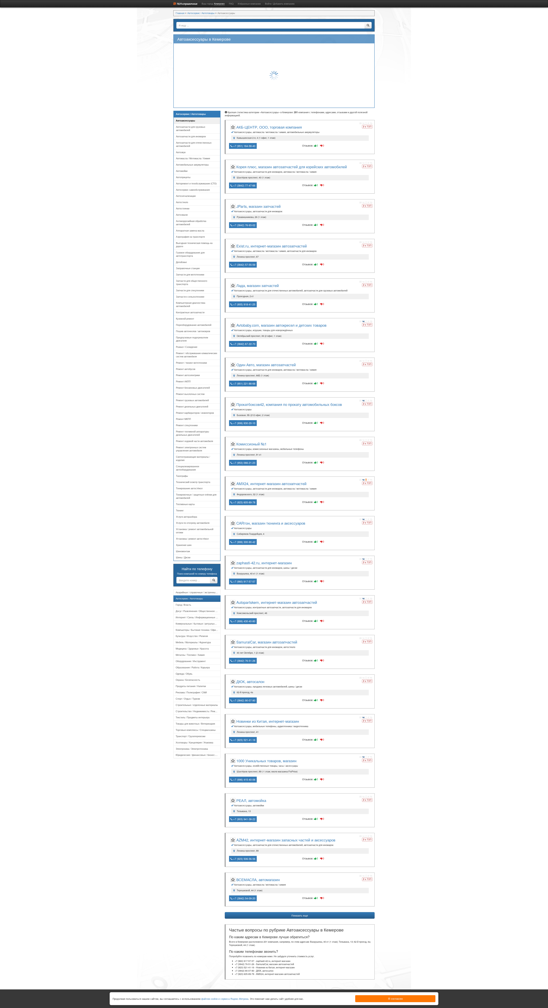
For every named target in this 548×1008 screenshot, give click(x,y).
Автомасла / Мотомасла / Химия (193, 158)
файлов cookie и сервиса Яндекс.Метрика (224, 998)
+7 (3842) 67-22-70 (243, 344)
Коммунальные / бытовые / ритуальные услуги (198, 623)
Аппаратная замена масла (190, 230)
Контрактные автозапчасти (190, 312)
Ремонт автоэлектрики (188, 375)
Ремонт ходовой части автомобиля (194, 441)
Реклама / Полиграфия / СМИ (191, 692)
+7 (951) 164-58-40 (243, 146)
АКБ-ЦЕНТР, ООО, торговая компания (269, 127)
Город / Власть (183, 604)
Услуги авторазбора (186, 516)
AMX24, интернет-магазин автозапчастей (271, 483)
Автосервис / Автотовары (189, 598)
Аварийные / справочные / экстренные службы (198, 592)
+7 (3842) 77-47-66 (243, 185)
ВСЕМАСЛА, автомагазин (258, 879)
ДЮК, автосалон (250, 681)
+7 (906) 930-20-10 (243, 423)
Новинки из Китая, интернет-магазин (267, 721)
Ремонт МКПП (183, 419)
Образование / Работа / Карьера (193, 667)
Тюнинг (180, 510)
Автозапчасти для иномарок (191, 136)
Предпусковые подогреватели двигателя (192, 339)
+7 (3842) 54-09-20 (243, 898)
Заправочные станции (188, 268)
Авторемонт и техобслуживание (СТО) (196, 183)
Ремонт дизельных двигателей (192, 406)
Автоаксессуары (185, 120)
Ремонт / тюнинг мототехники (191, 362)
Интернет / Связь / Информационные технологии (198, 617)
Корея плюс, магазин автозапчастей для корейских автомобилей (291, 166)
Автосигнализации (186, 196)
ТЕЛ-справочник (186, 4)
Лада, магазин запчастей (257, 285)
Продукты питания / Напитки (191, 686)
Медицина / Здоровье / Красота (192, 648)
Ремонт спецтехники (187, 425)
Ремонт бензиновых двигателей (193, 387)
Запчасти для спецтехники (190, 290)
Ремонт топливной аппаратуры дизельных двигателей (192, 433)
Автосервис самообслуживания (193, 189)
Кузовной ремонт (185, 318)
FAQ (231, 3)
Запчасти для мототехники (190, 274)
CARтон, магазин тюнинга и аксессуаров (270, 523)
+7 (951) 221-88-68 (243, 383)
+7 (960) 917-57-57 (243, 581)
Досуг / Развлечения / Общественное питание (198, 611)
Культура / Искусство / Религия (192, 636)
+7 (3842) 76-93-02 (243, 225)
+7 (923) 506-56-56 (243, 859)
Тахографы (182, 476)
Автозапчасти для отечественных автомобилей (193, 144)
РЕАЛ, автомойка (251, 800)
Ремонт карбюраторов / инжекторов (195, 412)
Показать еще (299, 915)
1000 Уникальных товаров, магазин (266, 760)
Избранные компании (249, 3)
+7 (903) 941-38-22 (243, 819)
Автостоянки (182, 208)
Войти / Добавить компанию (280, 3)
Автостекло (182, 202)
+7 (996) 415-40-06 (243, 779)
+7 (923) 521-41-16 (243, 740)
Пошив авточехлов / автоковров (193, 331)
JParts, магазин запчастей (258, 206)
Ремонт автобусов (185, 369)
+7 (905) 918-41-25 (243, 304)
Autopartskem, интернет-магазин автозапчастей (276, 602)
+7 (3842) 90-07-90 (243, 700)
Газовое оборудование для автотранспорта (190, 254)
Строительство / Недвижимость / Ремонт (197, 711)
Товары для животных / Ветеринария (195, 723)
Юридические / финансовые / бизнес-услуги (198, 755)
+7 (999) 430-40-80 (243, 621)
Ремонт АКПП (183, 381)
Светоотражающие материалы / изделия (193, 458)
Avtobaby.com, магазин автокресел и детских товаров (281, 325)
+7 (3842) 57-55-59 (243, 264)
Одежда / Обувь (184, 673)
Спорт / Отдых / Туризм (188, 698)
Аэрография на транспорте (190, 236)
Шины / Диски (183, 557)
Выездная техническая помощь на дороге (194, 244)
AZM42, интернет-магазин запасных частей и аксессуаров (285, 839)
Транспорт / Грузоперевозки (190, 736)
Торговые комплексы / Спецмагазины (196, 730)
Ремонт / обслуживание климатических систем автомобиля (196, 355)
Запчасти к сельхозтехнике (190, 296)
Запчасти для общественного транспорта (191, 282)
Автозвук (181, 152)
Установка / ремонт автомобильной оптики (194, 530)
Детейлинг (181, 262)
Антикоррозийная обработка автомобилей (191, 222)
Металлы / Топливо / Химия (190, 654)
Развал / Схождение (186, 347)
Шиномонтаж (183, 551)
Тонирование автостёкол (189, 488)
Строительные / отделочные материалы (197, 705)
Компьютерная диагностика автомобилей (190, 304)
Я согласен (395, 998)
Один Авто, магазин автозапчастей (266, 364)
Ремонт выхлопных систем (190, 394)
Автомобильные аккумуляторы (192, 164)
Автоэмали (182, 214)
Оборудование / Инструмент (191, 661)
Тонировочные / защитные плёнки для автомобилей (196, 496)
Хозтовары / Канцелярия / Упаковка (194, 742)
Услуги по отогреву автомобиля (192, 522)
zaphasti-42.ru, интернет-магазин (264, 562)
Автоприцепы (183, 177)
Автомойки (182, 171)
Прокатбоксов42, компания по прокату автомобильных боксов (289, 404)
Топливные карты (185, 504)
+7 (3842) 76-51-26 (243, 660)
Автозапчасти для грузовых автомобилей (190, 128)
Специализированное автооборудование (187, 468)
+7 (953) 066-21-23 (243, 463)
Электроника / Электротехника (192, 748)
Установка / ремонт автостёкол (192, 538)
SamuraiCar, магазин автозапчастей (266, 642)
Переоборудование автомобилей (193, 325)
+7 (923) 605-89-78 (243, 502)
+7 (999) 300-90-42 (243, 542)
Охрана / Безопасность (188, 679)
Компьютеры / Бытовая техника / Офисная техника (198, 630)
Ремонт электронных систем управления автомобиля (191, 449)
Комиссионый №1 (251, 443)
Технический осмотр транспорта (193, 482)
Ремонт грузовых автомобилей (192, 400)
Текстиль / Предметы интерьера (192, 717)
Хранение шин (184, 545)
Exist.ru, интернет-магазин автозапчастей (271, 245)
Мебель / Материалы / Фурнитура (193, 642)
